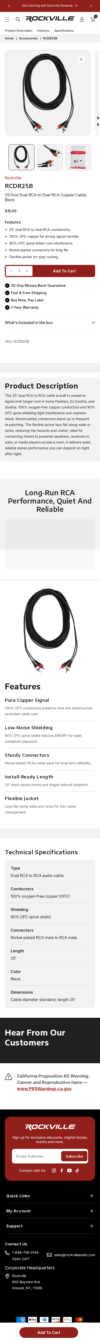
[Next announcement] (91, 6)
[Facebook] (62, 1170)
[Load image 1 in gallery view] (21, 157)
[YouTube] (69, 1170)
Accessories (28, 38)
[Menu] (10, 19)
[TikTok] (77, 1170)
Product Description (18, 30)
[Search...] (18, 19)
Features (43, 30)
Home (9, 38)
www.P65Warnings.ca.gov (44, 1088)
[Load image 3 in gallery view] (78, 157)
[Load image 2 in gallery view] (50, 157)
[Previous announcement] (9, 6)
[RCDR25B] (11, 271)
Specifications (64, 30)
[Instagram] (54, 1170)
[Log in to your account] (83, 19)
